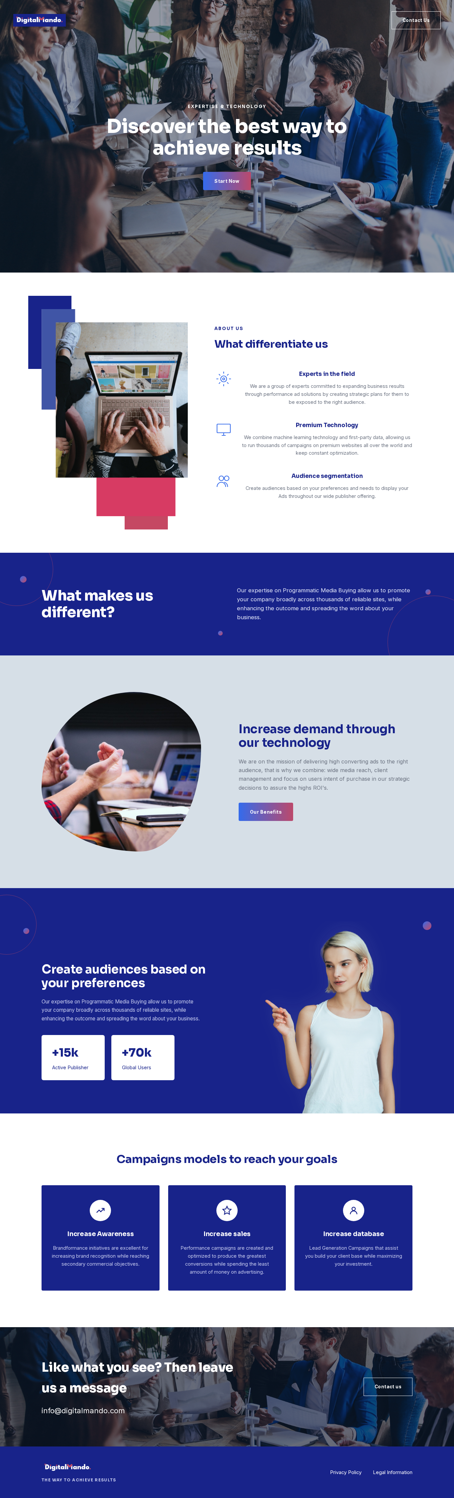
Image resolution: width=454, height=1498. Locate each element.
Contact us (388, 1386)
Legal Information (392, 1472)
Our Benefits (266, 812)
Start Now (227, 181)
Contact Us (416, 20)
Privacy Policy (346, 1472)
